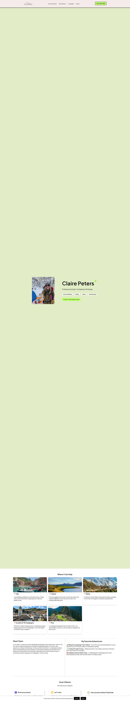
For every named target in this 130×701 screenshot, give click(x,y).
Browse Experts (52, 4)
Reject (83, 698)
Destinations (62, 4)
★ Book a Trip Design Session (71, 299)
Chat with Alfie (100, 3)
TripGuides (71, 4)
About (77, 4)
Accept (77, 698)
